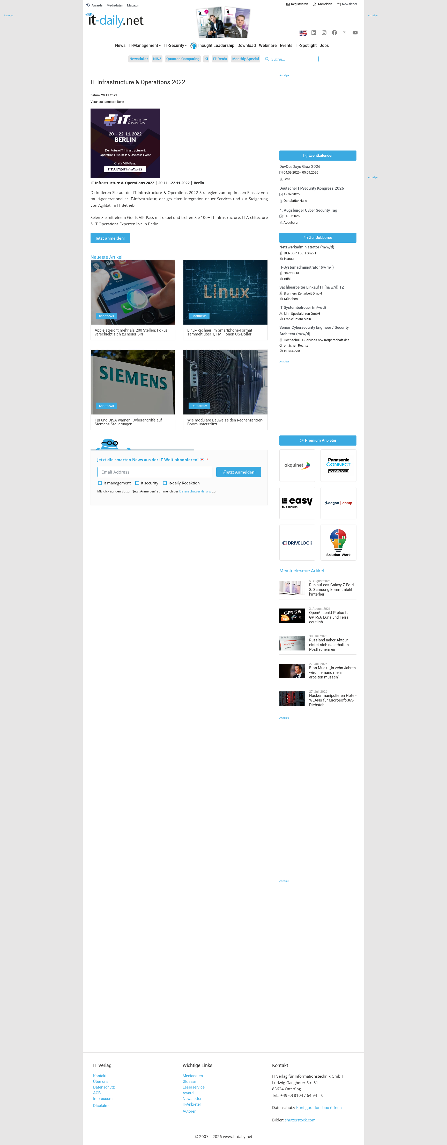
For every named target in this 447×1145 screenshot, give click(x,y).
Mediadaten (193, 1076)
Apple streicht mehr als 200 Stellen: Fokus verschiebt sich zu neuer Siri (131, 332)
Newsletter (192, 1098)
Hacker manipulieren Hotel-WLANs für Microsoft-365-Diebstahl (332, 700)
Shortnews (106, 316)
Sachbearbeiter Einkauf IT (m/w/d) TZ (311, 287)
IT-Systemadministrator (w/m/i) (306, 267)
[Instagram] (324, 32)
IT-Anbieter (192, 1104)
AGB (97, 1093)
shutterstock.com (300, 1119)
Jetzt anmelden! (110, 238)
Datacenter (199, 406)
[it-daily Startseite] (124, 20)
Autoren (189, 1111)
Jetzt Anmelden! (241, 472)
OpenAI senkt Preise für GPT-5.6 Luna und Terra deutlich (329, 617)
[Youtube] (355, 32)
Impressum (103, 1098)
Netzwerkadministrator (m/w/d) (306, 247)
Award (188, 1093)
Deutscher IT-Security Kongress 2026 (311, 188)
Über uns (100, 1081)
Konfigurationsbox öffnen (319, 1107)
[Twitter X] (345, 32)
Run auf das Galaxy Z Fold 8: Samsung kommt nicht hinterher (331, 590)
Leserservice (194, 1087)
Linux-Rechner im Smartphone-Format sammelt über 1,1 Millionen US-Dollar (219, 332)
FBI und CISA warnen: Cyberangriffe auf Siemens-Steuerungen (128, 422)
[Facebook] (334, 32)
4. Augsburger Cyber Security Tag (308, 210)
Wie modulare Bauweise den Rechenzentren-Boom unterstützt (225, 422)
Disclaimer (102, 1105)
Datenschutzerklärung (195, 491)
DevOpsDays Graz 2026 (300, 166)
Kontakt (100, 1076)
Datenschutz (104, 1087)
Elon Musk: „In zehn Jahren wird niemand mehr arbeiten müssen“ (332, 672)
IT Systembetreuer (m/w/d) (302, 307)
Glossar (189, 1081)
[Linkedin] (314, 32)
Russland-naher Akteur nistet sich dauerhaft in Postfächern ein (329, 645)
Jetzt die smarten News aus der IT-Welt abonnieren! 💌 (150, 459)
